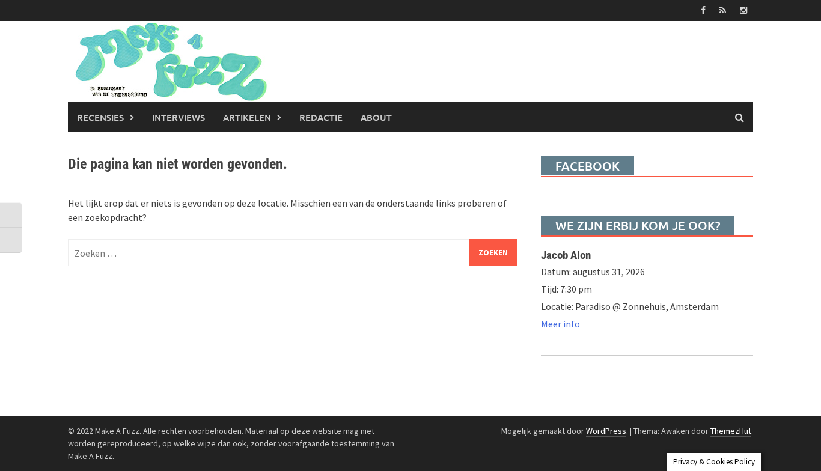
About (376, 117)
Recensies (100, 117)
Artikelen (247, 117)
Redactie (321, 117)
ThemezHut (730, 430)
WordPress (606, 430)
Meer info (560, 324)
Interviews (178, 117)
